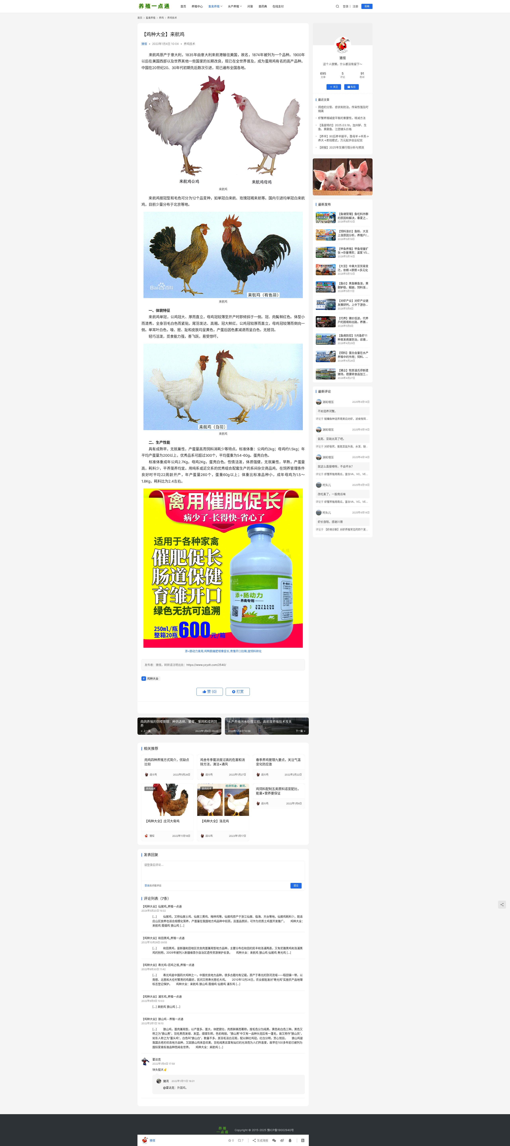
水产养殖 (233, 6)
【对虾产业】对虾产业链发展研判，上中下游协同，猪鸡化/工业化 (353, 304)
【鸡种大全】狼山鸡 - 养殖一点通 (162, 1019)
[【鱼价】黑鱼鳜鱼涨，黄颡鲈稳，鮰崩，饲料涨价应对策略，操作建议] (326, 287)
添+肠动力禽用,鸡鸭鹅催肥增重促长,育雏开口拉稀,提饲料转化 (223, 651)
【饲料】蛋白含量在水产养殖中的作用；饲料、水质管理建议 (353, 356)
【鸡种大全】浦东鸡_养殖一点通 (161, 996)
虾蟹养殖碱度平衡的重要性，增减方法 (342, 118)
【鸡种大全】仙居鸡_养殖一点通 (161, 906)
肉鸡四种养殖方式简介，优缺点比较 (166, 762)
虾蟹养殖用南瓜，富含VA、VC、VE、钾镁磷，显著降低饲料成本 (361, 474)
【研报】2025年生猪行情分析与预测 (341, 147)
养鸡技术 (189, 43)
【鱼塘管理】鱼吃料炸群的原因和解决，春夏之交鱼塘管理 (353, 217)
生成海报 (262, 1140)
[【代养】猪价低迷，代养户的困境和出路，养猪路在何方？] (326, 321)
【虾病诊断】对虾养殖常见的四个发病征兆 (349, 529)
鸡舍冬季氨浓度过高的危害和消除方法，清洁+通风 (222, 762)
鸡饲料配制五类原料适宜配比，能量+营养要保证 (278, 791)
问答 (250, 6)
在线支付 (278, 6)
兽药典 (263, 6)
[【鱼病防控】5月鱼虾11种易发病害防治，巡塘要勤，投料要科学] (326, 339)
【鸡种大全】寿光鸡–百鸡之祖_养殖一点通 (167, 965)
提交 (296, 885)
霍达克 (156, 1059)
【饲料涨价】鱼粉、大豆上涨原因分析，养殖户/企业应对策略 (353, 235)
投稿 (367, 6)
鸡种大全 (152, 678)
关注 (335, 86)
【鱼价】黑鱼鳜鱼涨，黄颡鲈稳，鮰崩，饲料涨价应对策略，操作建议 (353, 287)
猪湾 (166, 1081)
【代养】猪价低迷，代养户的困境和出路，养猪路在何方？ (353, 322)
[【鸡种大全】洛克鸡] (223, 800)
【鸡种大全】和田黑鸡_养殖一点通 (162, 938)
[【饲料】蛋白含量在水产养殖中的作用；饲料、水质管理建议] (326, 356)
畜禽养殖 (214, 6)
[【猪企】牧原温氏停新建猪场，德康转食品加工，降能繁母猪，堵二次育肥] (326, 373)
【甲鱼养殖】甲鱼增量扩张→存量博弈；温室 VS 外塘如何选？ (353, 252)
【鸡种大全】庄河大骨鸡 (161, 821)
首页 (183, 6)
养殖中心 (197, 6)
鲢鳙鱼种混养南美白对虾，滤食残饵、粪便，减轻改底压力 (358, 418)
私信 (353, 86)
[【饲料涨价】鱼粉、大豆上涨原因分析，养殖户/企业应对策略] (326, 234)
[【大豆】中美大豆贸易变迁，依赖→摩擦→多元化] (326, 269)
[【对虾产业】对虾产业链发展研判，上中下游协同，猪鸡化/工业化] (326, 304)
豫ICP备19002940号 (280, 1130)
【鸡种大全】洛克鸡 (214, 821)
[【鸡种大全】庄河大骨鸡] (167, 800)
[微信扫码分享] (274, 1140)
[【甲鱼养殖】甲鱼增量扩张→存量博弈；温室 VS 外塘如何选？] (326, 252)
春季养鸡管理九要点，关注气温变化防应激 (278, 762)
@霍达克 (168, 1087)
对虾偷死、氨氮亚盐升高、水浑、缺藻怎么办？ (351, 446)
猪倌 (144, 43)
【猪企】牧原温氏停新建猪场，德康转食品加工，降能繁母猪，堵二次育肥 (353, 374)
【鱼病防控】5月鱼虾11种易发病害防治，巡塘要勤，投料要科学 (353, 339)
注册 (355, 6)
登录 (345, 6)
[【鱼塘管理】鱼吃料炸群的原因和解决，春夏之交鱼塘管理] (326, 217)
